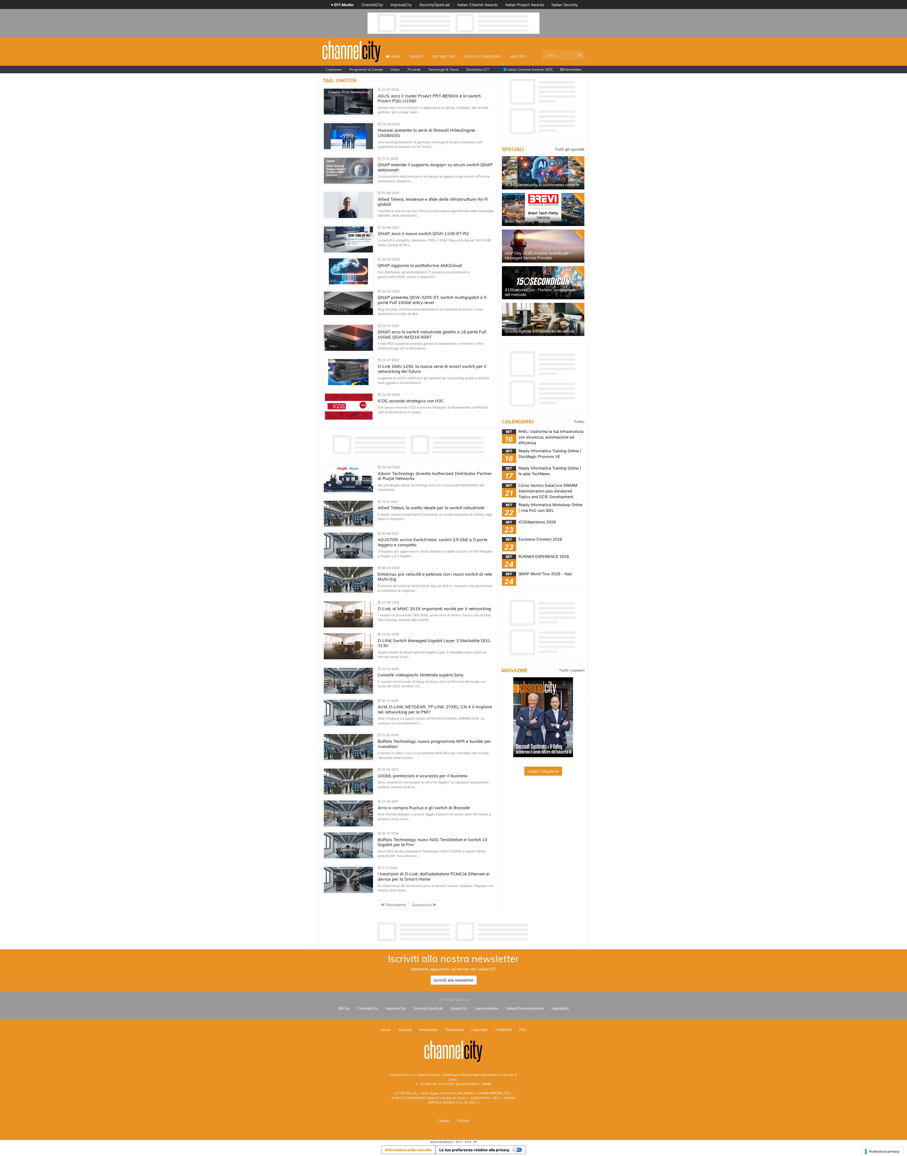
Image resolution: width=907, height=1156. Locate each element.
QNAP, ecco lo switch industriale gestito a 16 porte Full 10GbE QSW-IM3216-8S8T (432, 334)
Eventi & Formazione (482, 56)
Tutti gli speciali (569, 149)
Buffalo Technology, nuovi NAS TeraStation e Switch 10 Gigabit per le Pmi (433, 842)
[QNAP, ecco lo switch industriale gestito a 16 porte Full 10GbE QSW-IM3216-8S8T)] (348, 337)
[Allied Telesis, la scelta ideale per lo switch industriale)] (348, 513)
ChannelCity (372, 4)
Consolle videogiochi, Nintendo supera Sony (421, 675)
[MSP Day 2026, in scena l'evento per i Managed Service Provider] (543, 246)
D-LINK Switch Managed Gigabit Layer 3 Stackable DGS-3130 (434, 643)
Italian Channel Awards (477, 4)
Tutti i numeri (571, 670)
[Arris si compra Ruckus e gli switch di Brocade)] (348, 813)
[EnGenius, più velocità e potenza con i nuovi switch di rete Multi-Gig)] (348, 579)
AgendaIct (560, 1008)
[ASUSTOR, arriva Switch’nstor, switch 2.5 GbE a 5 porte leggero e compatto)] (348, 545)
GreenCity (458, 1008)
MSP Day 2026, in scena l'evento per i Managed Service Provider (538, 255)
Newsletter (572, 69)
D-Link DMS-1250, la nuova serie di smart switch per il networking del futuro (432, 369)
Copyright (479, 1029)
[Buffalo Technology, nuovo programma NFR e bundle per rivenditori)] (348, 746)
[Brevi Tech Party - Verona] (543, 209)
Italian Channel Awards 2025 (529, 69)
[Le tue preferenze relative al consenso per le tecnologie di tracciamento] (882, 1151)
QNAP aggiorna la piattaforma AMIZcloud (420, 265)
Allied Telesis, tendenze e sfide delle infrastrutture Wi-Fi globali (433, 201)
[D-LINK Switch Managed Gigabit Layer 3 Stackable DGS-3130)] (348, 645)
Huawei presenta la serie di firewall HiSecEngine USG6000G (426, 132)
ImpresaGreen (487, 1008)
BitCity (344, 1008)
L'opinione (334, 69)
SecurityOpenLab (434, 4)
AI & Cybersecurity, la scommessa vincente (542, 184)
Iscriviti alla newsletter (454, 980)
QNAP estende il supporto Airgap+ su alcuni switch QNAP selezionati (435, 167)
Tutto (579, 421)
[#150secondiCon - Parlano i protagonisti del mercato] (543, 282)
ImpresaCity (401, 4)
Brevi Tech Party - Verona (527, 221)
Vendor (416, 56)
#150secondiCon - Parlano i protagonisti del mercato (540, 292)
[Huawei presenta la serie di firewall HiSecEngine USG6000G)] (348, 135)
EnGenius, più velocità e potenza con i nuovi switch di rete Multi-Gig (435, 576)
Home (397, 56)
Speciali (404, 1029)
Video (395, 69)
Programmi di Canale (366, 69)
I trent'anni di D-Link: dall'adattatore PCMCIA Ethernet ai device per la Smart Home (434, 876)
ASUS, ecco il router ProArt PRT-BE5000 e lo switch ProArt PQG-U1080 (429, 98)
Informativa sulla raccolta (408, 1149)
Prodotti (414, 69)
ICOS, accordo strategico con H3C (411, 401)
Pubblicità (503, 1029)
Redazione (454, 1029)
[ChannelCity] (351, 51)
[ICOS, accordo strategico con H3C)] (348, 406)
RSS (522, 1029)
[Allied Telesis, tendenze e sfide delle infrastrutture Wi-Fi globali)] (348, 204)
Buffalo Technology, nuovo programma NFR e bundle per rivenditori (434, 744)
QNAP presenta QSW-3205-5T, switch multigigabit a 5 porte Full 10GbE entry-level (432, 300)
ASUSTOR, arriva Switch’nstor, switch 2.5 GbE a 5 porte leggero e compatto (433, 542)
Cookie (443, 1120)
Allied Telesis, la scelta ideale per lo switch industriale (431, 507)
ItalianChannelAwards (525, 1008)
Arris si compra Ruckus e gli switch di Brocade (424, 807)
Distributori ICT (477, 69)
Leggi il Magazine (543, 771)
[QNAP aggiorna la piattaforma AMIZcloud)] (348, 271)
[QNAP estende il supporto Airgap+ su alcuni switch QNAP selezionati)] (348, 170)
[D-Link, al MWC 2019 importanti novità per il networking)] (348, 614)
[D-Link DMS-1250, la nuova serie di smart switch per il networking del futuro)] (348, 371)
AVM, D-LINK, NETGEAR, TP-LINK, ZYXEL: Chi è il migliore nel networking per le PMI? (435, 709)
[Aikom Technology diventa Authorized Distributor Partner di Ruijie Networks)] (348, 478)
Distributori (443, 56)
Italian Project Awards (524, 4)
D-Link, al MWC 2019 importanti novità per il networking (434, 608)
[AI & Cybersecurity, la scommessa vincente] (543, 172)
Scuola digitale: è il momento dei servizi (539, 331)
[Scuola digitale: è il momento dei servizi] (543, 319)
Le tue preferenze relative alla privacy (474, 1149)
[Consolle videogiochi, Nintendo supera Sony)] (348, 680)
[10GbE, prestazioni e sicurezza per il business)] (348, 781)
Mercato (518, 56)
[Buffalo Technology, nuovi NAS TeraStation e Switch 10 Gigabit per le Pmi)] (348, 845)
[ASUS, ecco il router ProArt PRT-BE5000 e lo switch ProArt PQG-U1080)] (348, 101)
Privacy (463, 1120)
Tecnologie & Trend (443, 69)
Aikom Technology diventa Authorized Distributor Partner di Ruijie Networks (435, 476)
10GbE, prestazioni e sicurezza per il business (422, 775)
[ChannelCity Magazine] (543, 716)
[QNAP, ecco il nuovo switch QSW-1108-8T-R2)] (348, 239)
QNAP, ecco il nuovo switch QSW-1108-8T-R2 (423, 233)
